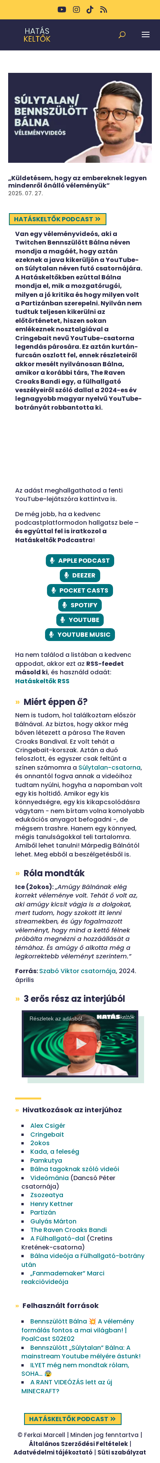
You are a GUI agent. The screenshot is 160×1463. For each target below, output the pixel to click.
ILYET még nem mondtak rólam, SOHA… (75, 1369)
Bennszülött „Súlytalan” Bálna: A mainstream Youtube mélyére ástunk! (81, 1352)
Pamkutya (46, 1160)
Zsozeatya (46, 1195)
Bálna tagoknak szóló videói (74, 1169)
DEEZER (84, 575)
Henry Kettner (51, 1203)
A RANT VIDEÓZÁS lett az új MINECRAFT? (66, 1386)
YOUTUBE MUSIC (84, 634)
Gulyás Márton (53, 1221)
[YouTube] (61, 12)
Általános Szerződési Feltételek (78, 1444)
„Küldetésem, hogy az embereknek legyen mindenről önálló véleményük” (77, 182)
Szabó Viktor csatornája (77, 971)
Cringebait (47, 1134)
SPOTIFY (84, 605)
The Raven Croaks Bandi (68, 1229)
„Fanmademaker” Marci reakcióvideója (62, 1277)
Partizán (43, 1212)
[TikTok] (90, 12)
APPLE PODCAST (84, 560)
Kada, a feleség (54, 1151)
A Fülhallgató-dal (57, 1238)
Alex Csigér (47, 1125)
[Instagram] (76, 12)
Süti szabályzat (121, 1452)
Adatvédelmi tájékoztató (53, 1452)
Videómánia (49, 1178)
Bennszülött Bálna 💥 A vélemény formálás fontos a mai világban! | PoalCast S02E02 (77, 1330)
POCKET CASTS (83, 590)
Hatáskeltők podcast (53, 219)
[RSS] (103, 12)
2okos (40, 1143)
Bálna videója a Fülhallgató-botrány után (82, 1260)
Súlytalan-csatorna (109, 767)
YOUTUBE (84, 619)
